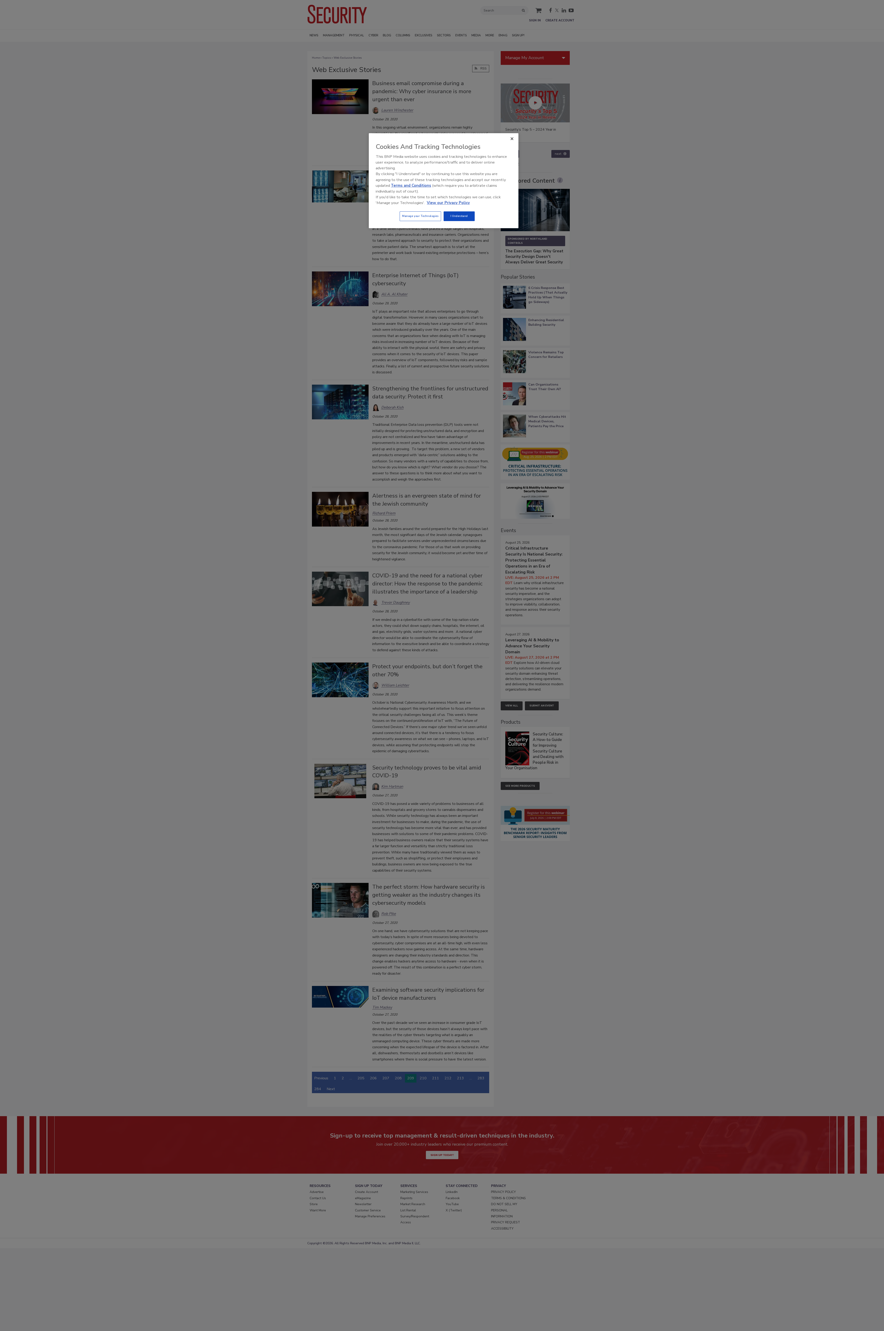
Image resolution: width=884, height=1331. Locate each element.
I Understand (459, 216)
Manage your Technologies (420, 216)
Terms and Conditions (411, 185)
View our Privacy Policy (448, 202)
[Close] (512, 139)
